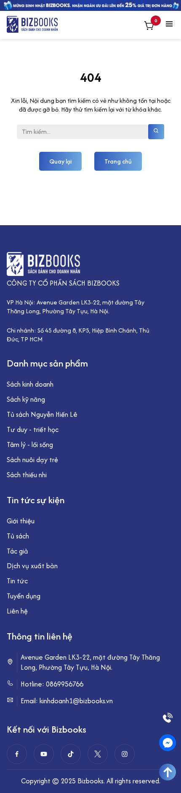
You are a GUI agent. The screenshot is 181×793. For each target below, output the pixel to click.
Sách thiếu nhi (27, 475)
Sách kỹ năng (26, 399)
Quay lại (60, 161)
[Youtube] (44, 754)
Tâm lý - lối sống (30, 444)
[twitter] (98, 754)
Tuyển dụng (23, 596)
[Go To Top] (167, 772)
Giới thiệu (21, 521)
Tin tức (17, 581)
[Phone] (167, 717)
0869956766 (64, 684)
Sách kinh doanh (30, 384)
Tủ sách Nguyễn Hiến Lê (42, 414)
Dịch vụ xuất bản (32, 566)
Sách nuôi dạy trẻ (32, 460)
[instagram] (124, 754)
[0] (149, 27)
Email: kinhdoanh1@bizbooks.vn (67, 701)
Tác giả (17, 551)
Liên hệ (17, 611)
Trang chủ (118, 161)
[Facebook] (17, 754)
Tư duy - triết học (33, 429)
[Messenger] (167, 742)
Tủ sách (18, 536)
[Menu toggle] (169, 25)
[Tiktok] (71, 754)
